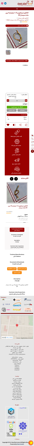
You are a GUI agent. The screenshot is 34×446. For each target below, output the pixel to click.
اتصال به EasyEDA (12, 269)
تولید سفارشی (12, 110)
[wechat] (32, 135)
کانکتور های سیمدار (23, 18)
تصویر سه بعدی (17, 272)
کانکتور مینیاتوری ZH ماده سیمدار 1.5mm (17, 20)
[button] (16, 179)
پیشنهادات (17, 439)
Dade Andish (20, 444)
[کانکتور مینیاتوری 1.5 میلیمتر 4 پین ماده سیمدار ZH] (26, 125)
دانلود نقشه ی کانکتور (22, 269)
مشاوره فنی (22, 110)
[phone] (32, 138)
